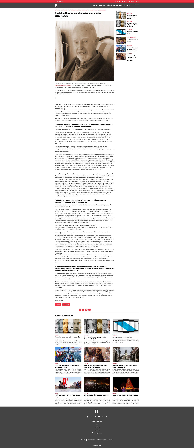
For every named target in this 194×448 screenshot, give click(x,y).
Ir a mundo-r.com (59, 1)
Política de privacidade (101, 439)
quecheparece (97, 5)
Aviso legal (83, 439)
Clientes (58, 304)
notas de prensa (124, 5)
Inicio (57, 10)
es (138, 1)
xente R (115, 5)
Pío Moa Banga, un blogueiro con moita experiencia (87, 10)
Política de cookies (91, 439)
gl (136, 1)
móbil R (109, 5)
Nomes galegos (97, 433)
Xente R (63, 10)
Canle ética (111, 439)
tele (104, 5)
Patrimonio (66, 304)
